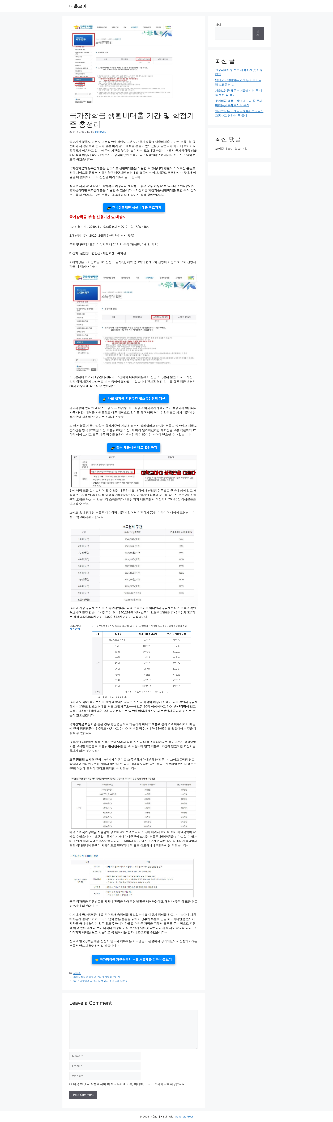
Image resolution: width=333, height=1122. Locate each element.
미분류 (77, 973)
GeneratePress (184, 1116)
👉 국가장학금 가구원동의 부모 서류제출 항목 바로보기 (133, 959)
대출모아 (78, 6)
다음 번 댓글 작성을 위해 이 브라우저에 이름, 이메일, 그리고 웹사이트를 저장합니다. (129, 1084)
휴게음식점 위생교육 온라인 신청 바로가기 (96, 976)
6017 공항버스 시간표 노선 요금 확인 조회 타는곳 (100, 980)
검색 (218, 24)
